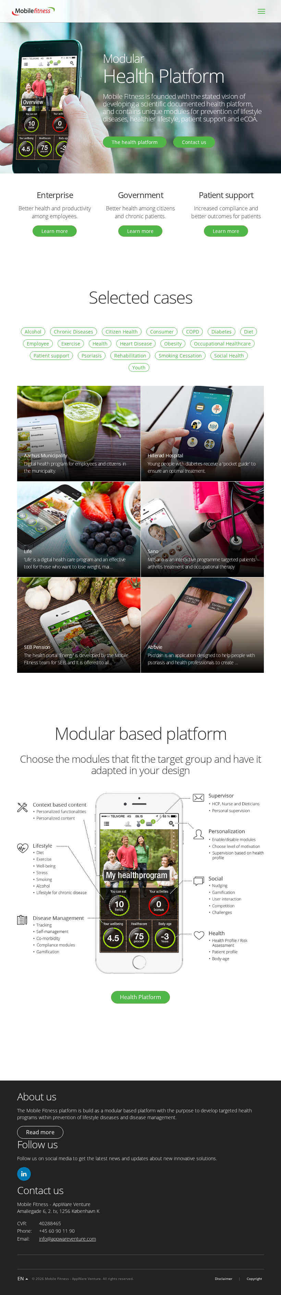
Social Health (229, 355)
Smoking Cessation (180, 355)
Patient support (51, 355)
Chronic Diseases (73, 331)
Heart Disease (136, 343)
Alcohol (33, 331)
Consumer (162, 331)
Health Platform (140, 997)
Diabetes (221, 331)
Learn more (54, 231)
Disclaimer (223, 1278)
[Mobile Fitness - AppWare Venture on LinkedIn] (24, 1174)
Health (100, 343)
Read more (40, 1132)
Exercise (70, 343)
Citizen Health (122, 331)
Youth (139, 367)
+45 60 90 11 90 (57, 1231)
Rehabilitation (130, 355)
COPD (192, 331)
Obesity (173, 343)
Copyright (254, 1278)
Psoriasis (92, 355)
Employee (38, 343)
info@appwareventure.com (67, 1238)
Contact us (194, 142)
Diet (248, 331)
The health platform (135, 142)
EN (21, 1278)
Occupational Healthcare (222, 343)
